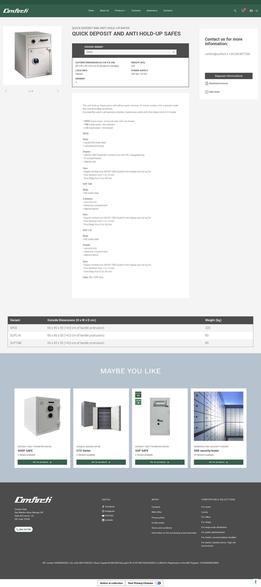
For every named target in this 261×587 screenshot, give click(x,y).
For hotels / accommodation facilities (218, 537)
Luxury (204, 512)
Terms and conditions (162, 528)
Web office (157, 512)
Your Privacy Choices (140, 583)
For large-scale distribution (214, 527)
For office (205, 517)
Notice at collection (111, 583)
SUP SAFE (141, 451)
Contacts (156, 507)
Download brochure (218, 83)
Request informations (229, 75)
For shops (206, 522)
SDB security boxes (206, 451)
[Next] (57, 91)
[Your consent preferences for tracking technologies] (256, 582)
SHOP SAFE (25, 451)
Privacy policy (158, 517)
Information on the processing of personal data (174, 533)
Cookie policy (158, 522)
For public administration (213, 532)
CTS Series (83, 451)
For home (206, 507)
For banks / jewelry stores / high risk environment (218, 544)
